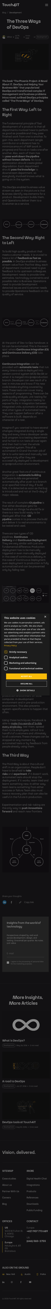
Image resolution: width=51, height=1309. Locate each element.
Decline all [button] (26, 683)
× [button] (45, 617)
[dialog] (25, 654)
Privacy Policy (10, 645)
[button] (25, 690)
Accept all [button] (26, 676)
